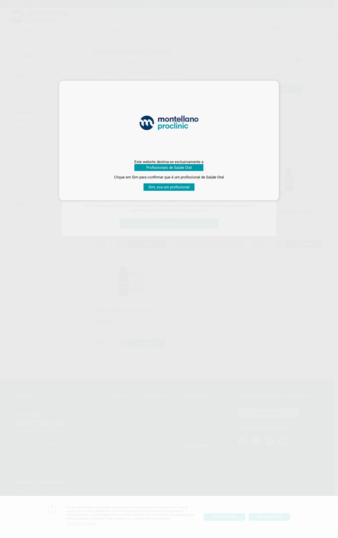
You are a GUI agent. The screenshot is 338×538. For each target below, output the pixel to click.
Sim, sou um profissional (169, 187)
